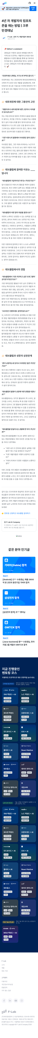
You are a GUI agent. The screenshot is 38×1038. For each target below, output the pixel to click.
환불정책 (4, 988)
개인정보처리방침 (7, 984)
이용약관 (4, 981)
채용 (3, 968)
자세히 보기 (33, 8)
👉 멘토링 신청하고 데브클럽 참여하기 (16, 513)
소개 (3, 965)
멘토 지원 (5, 971)
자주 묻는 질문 (6, 991)
